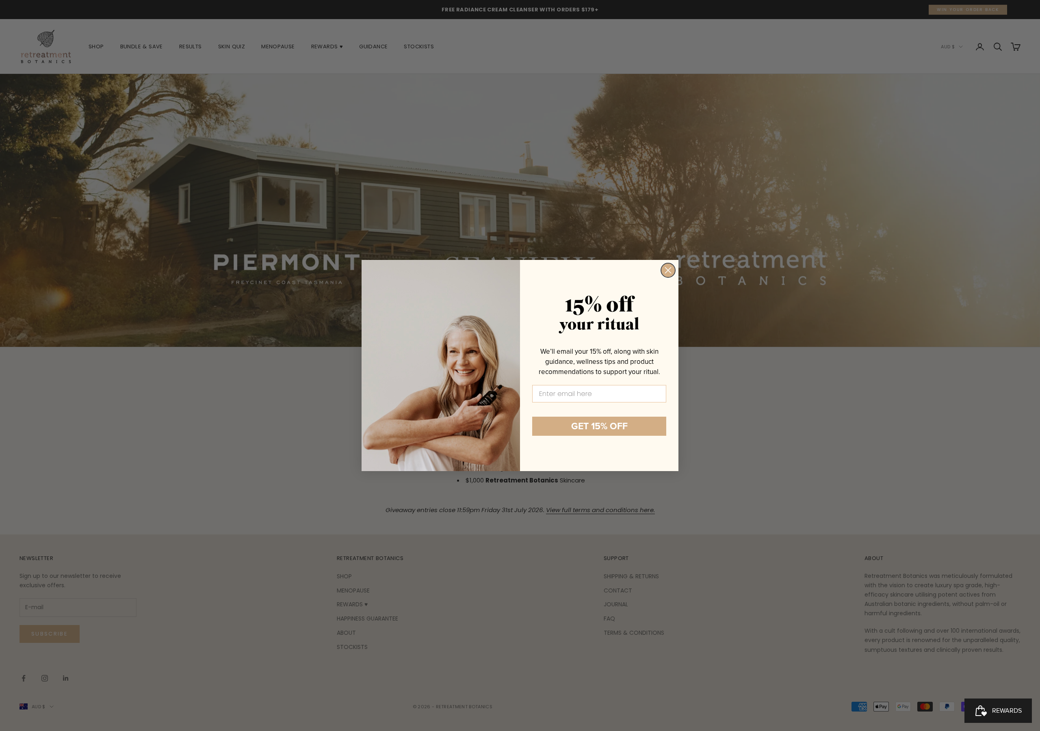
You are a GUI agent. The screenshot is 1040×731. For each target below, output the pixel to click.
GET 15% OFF (599, 426)
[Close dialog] (668, 270)
